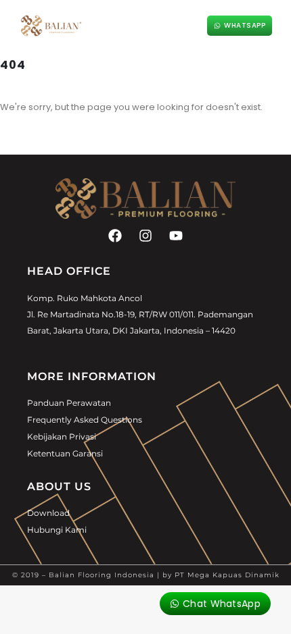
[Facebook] (115, 235)
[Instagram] (145, 235)
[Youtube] (175, 235)
